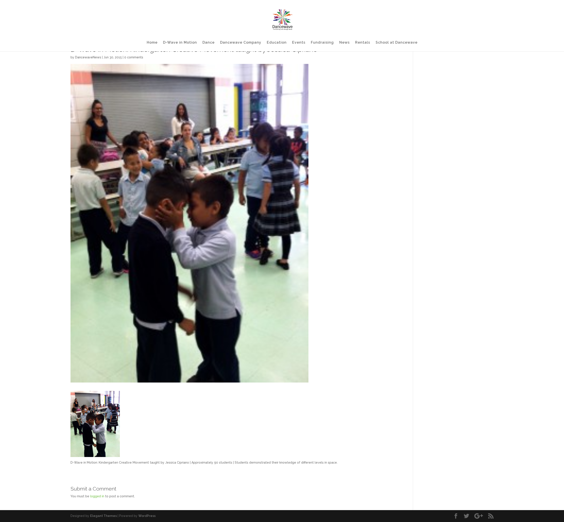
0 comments (133, 57)
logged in (97, 496)
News (344, 43)
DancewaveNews (88, 57)
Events (298, 43)
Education (277, 43)
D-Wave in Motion (180, 43)
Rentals (362, 43)
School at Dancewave (396, 43)
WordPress (147, 516)
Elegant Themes (103, 516)
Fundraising (322, 43)
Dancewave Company (240, 43)
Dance (208, 43)
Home (152, 43)
